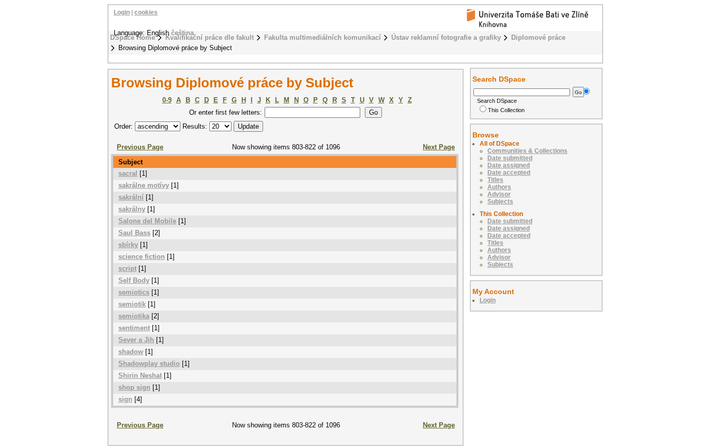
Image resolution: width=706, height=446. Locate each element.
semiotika (133, 316)
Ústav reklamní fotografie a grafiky (446, 37)
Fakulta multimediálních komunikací (322, 37)
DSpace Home (132, 37)
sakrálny (131, 209)
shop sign (134, 387)
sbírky (128, 245)
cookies (146, 12)
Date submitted (509, 158)
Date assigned (508, 165)
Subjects (500, 201)
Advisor (499, 194)
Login (122, 12)
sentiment (134, 328)
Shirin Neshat (140, 375)
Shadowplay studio (149, 363)
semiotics (133, 292)
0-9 (167, 100)
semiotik (132, 304)
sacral (127, 173)
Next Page (439, 147)
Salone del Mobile (147, 221)
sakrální (131, 197)
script (127, 268)
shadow (130, 352)
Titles (495, 179)
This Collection (506, 110)
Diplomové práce (538, 37)
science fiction (141, 256)
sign (125, 399)
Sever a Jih (136, 340)
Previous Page (140, 147)
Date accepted (508, 172)
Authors (499, 187)
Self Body (133, 280)
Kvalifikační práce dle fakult (209, 37)
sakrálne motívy (143, 185)
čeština (182, 33)
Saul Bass (134, 233)
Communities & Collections (527, 151)
